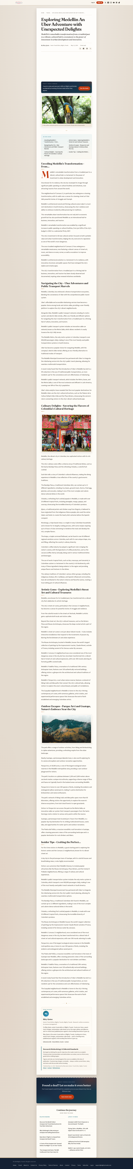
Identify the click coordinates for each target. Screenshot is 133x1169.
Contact (67, 1042)
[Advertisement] (66, 66)
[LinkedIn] (116, 2)
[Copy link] (90, 48)
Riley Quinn (46, 45)
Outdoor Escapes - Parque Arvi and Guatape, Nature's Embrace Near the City (79, 147)
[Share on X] (80, 48)
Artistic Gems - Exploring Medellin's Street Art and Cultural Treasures (79, 141)
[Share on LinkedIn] (87, 48)
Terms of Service (53, 1165)
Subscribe (85, 1165)
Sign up (100, 2)
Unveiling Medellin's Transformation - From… (51, 141)
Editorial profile (47, 1042)
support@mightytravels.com (103, 1165)
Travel (48, 13)
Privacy (73, 1165)
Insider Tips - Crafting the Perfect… (79, 152)
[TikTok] (119, 2)
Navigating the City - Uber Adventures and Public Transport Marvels (53, 147)
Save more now (66, 1097)
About (45, 1068)
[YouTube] (114, 2)
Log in (93, 2)
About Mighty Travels (58, 1042)
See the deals (84, 88)
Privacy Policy (42, 1165)
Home (42, 13)
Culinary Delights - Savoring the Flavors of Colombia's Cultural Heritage (53, 154)
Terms (79, 1165)
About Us (26, 1165)
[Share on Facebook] (83, 48)
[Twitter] (105, 2)
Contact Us (34, 1165)
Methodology (56, 1068)
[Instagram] (111, 2)
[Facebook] (108, 2)
